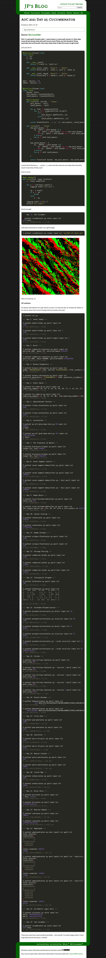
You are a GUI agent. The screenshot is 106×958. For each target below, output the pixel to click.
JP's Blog (36, 6)
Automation (61, 13)
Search (80, 7)
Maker (54, 13)
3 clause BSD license (75, 954)
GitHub (63, 4)
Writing (69, 13)
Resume (79, 4)
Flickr (71, 4)
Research (76, 13)
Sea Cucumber (34, 35)
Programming (45, 13)
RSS (82, 13)
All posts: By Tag (55, 944)
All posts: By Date (43, 944)
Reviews (27, 13)
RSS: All (65, 944)
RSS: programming (76, 944)
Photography (35, 13)
